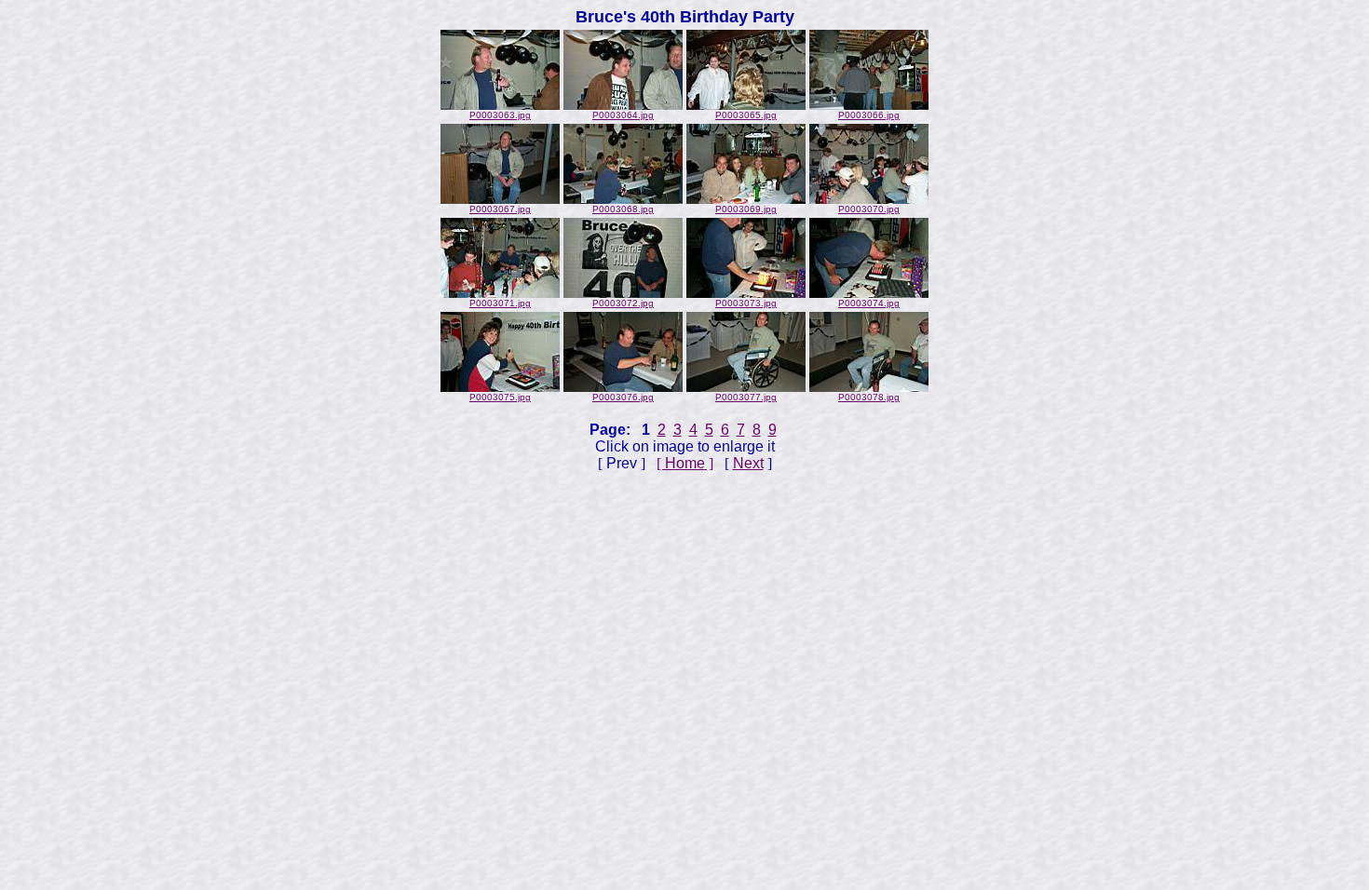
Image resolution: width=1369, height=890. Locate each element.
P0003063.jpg (500, 115)
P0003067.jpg (500, 209)
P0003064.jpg (623, 115)
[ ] (685, 463)
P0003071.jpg (500, 303)
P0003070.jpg (869, 209)
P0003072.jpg (623, 303)
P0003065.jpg (746, 115)
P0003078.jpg (869, 397)
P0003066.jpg (869, 115)
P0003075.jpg (500, 397)
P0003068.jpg (623, 209)
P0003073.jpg (746, 303)
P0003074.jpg (869, 303)
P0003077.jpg (746, 397)
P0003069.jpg (746, 209)
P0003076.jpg (623, 397)
